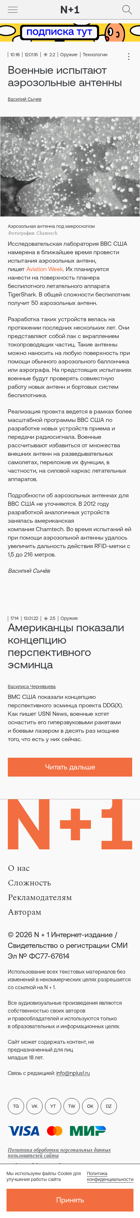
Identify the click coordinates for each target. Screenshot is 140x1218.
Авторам (24, 912)
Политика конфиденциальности (110, 1176)
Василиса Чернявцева (32, 686)
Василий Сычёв (29, 570)
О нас (19, 868)
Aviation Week (44, 269)
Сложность (29, 882)
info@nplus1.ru (73, 1073)
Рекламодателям (40, 897)
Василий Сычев (24, 99)
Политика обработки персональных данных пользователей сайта (59, 1152)
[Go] (13, 10)
